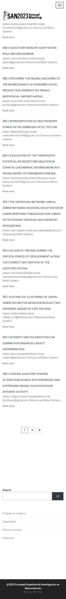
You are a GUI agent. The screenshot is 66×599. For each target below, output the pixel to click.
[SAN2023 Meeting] (28, 15)
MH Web (37, 592)
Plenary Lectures (12, 529)
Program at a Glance (14, 513)
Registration (9, 521)
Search (7, 490)
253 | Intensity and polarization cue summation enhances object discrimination (29, 343)
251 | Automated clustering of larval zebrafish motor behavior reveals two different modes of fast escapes (31, 303)
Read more (8, 37)
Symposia (8, 538)
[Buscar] (57, 496)
